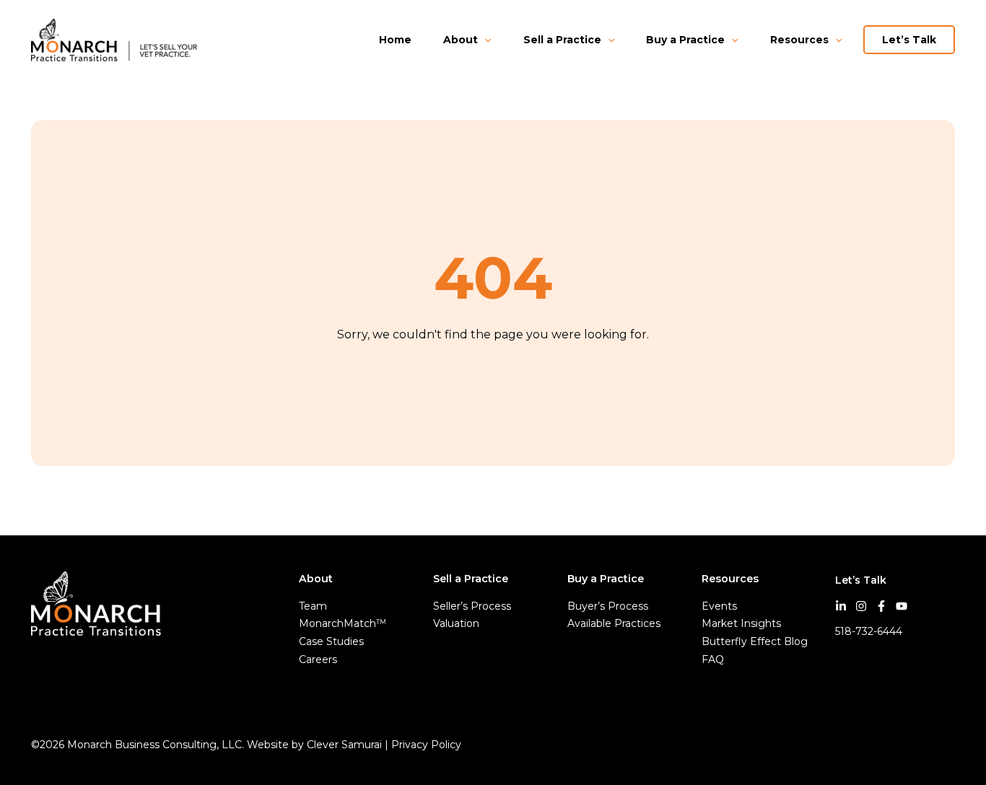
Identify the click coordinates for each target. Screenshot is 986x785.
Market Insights (741, 623)
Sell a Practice (562, 39)
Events (719, 606)
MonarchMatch (342, 623)
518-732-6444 (868, 631)
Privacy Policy (427, 744)
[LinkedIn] (841, 606)
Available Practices (613, 623)
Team (313, 606)
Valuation (456, 623)
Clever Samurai (344, 744)
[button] (484, 40)
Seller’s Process (472, 606)
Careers (318, 659)
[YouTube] (901, 606)
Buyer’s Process (607, 606)
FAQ (713, 659)
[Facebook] (881, 606)
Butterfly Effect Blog (755, 641)
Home (395, 39)
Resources (799, 39)
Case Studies (331, 641)
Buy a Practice (685, 39)
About (460, 39)
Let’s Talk (909, 39)
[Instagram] (861, 606)
